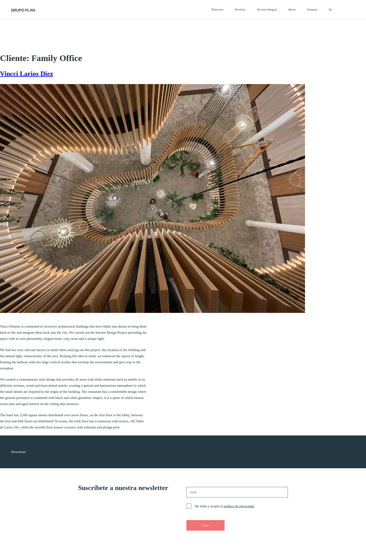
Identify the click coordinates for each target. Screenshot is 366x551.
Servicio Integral (267, 9)
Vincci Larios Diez (26, 73)
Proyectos (217, 9)
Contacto (312, 9)
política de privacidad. (239, 506)
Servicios (240, 9)
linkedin (354, 452)
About (291, 9)
